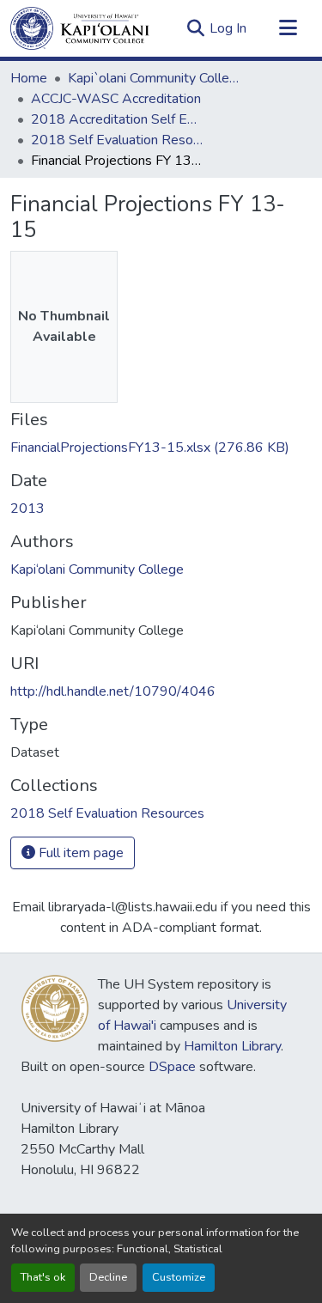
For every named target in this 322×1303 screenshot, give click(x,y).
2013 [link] (27, 508)
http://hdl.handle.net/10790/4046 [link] (113, 691)
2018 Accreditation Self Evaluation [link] (117, 119)
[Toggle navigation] (288, 28)
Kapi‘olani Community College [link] (97, 569)
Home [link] (28, 78)
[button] (79, 28)
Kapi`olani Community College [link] (154, 78)
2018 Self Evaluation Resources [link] (117, 140)
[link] (161, 447)
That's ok (43, 1277)
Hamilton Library (232, 1046)
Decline (108, 1277)
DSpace (172, 1066)
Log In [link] (228, 28)
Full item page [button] (79, 852)
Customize (178, 1277)
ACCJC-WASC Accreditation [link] (116, 98)
